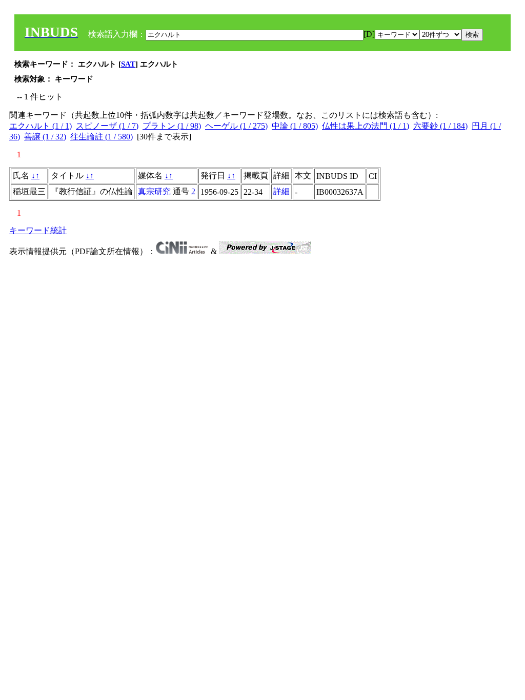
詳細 (281, 191)
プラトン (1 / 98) (172, 125)
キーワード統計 (38, 230)
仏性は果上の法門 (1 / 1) (365, 125)
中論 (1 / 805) (295, 125)
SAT (128, 64)
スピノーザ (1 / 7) (107, 125)
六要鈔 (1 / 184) (440, 125)
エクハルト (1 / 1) (40, 125)
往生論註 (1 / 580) (101, 136)
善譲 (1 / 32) (45, 136)
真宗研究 (154, 191)
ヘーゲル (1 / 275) (236, 125)
